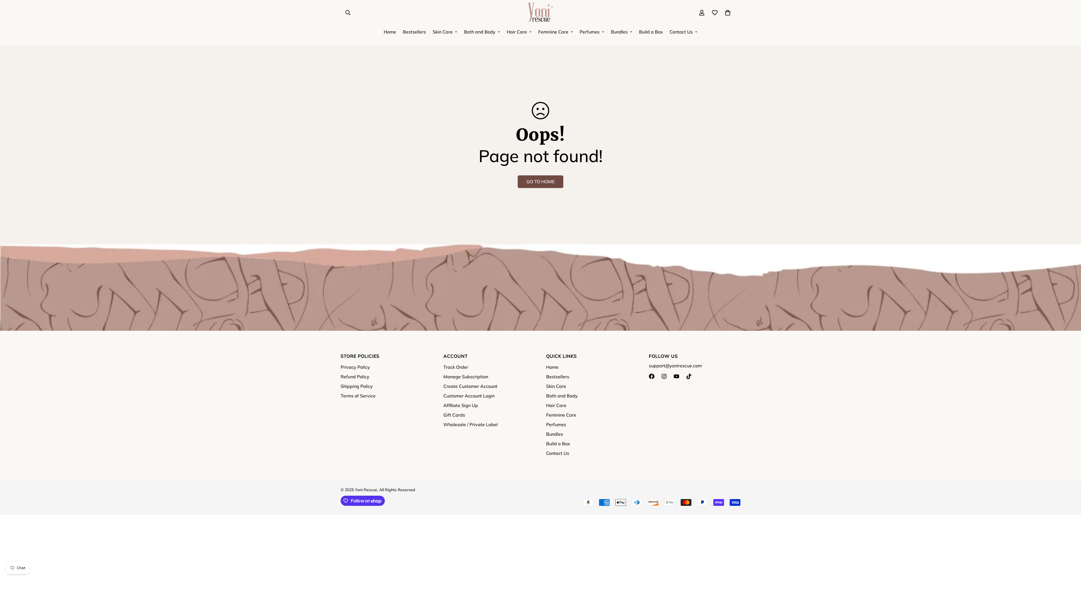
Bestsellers (414, 32)
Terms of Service (358, 396)
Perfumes (590, 32)
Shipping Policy (357, 386)
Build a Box (651, 32)
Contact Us (681, 32)
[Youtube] (676, 376)
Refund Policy (355, 376)
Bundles (619, 32)
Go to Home (540, 181)
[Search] (348, 12)
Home (390, 32)
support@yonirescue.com (675, 365)
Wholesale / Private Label (470, 424)
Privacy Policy (355, 367)
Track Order (455, 367)
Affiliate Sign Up (460, 405)
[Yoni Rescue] (540, 13)
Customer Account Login (469, 396)
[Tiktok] (689, 376)
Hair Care (517, 32)
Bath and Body (479, 32)
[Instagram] (664, 376)
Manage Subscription (465, 376)
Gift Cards (454, 415)
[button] (727, 12)
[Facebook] (652, 376)
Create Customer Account (470, 386)
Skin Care (443, 32)
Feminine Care (553, 32)
